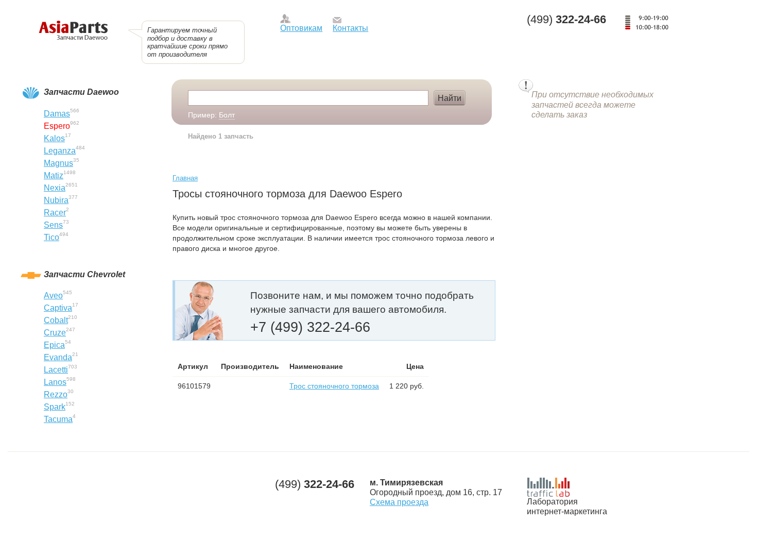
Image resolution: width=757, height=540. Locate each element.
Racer (55, 212)
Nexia (54, 187)
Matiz (53, 175)
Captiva (58, 307)
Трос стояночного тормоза (334, 386)
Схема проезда (399, 502)
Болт (227, 115)
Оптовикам (301, 28)
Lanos (55, 382)
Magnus (58, 163)
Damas (57, 113)
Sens (53, 225)
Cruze (55, 332)
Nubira (56, 200)
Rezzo (55, 394)
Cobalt (56, 320)
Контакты (350, 28)
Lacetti (56, 369)
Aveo (53, 295)
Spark (54, 406)
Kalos (54, 138)
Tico (51, 237)
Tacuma (58, 419)
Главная (185, 178)
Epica (54, 345)
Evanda (58, 357)
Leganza (60, 150)
